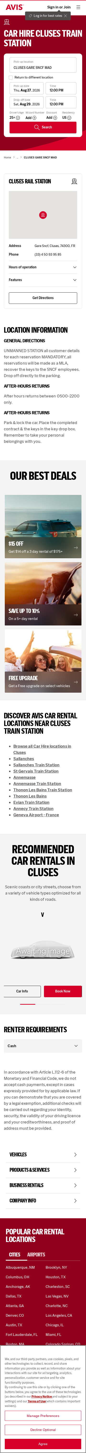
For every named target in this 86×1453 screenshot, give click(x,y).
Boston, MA (15, 1344)
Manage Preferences (43, 1416)
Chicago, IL (55, 1325)
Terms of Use (37, 1401)
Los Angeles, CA (59, 1315)
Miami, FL (53, 1334)
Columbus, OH (17, 1277)
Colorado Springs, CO (63, 1344)
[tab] (16, 1255)
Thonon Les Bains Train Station (42, 790)
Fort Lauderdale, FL (22, 1334)
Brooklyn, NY (56, 1267)
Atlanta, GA (15, 1305)
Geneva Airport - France (36, 814)
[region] (43, 1399)
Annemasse (24, 777)
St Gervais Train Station (36, 771)
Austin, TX (14, 1325)
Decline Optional (43, 1430)
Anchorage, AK (18, 1286)
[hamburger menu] (78, 7)
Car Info (22, 991)
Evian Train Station (31, 802)
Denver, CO (15, 1315)
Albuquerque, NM (20, 1267)
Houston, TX (56, 1277)
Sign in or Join (59, 7)
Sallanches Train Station (36, 765)
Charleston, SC (58, 1286)
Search (47, 127)
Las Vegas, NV (57, 1296)
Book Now (62, 991)
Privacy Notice (42, 1396)
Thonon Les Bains (30, 796)
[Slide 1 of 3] (27, 1004)
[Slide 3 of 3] (58, 1004)
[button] (43, 215)
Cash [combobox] (12, 1046)
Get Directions (43, 298)
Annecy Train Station (33, 808)
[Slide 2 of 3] (43, 1004)
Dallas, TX (14, 1296)
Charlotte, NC (57, 1305)
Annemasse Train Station (37, 783)
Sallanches (23, 758)
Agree (43, 1444)
